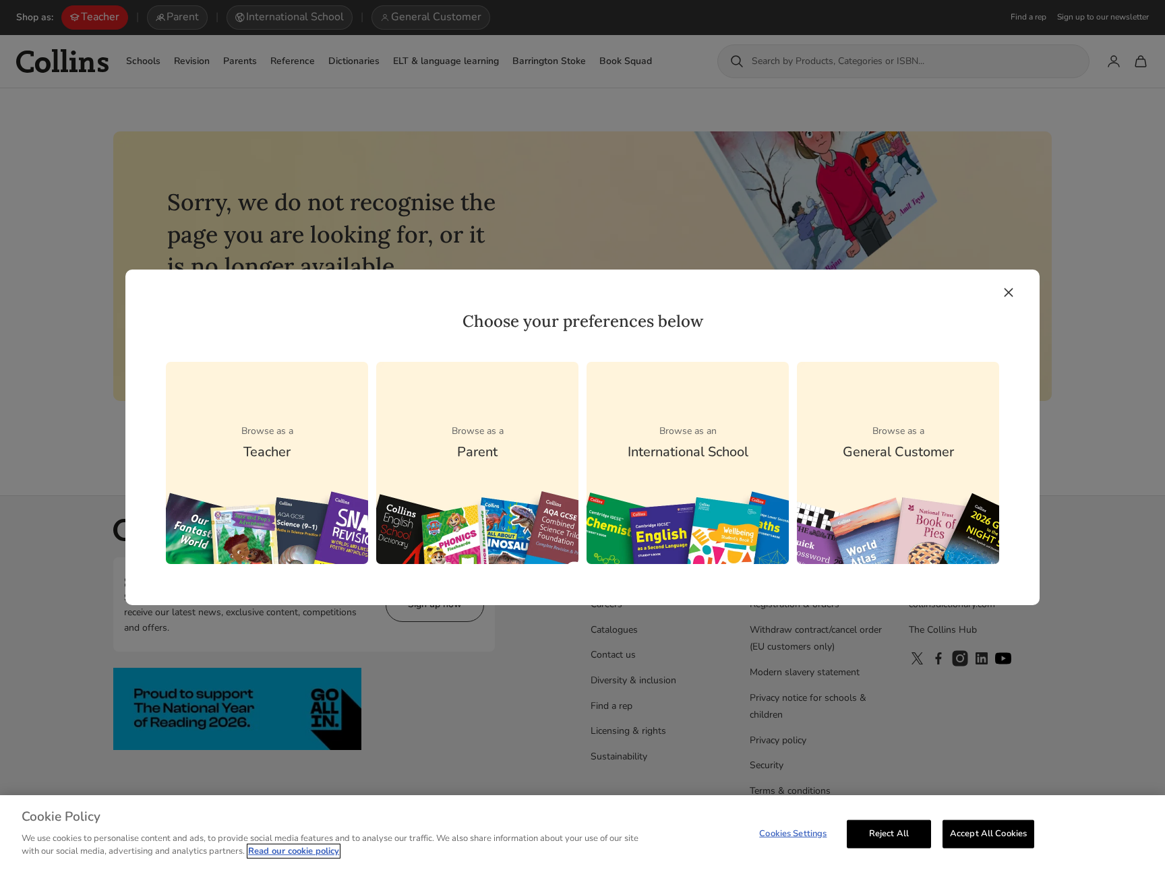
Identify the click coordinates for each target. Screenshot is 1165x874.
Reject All (889, 833)
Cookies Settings (793, 833)
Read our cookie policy (293, 851)
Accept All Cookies (988, 833)
